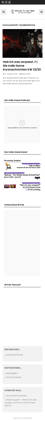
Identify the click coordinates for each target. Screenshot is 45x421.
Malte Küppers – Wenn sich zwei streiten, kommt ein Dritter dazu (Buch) (21, 402)
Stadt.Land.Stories (14, 354)
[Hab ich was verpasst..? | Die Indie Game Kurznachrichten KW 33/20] (22, 57)
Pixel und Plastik (13, 377)
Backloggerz (12, 373)
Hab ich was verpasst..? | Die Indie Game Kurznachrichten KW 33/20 (22, 65)
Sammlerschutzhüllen (16, 395)
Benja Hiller (26, 74)
